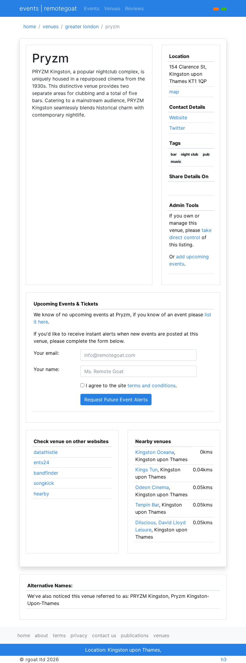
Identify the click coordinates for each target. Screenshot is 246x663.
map (174, 92)
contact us (104, 635)
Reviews (134, 8)
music (176, 161)
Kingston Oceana (154, 452)
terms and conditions (152, 385)
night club (189, 154)
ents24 (41, 462)
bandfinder (46, 473)
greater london (82, 26)
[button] (223, 9)
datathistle (46, 452)
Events (91, 8)
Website (178, 117)
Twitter (177, 128)
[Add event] (216, 9)
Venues (112, 8)
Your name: (46, 369)
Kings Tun (146, 470)
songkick (44, 483)
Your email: (46, 353)
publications (134, 635)
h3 (223, 659)
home (29, 26)
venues (50, 26)
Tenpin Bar (147, 505)
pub (206, 154)
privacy (78, 635)
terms (59, 635)
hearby (41, 494)
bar (174, 154)
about (41, 635)
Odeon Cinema (152, 487)
